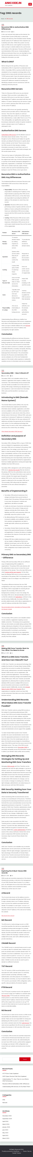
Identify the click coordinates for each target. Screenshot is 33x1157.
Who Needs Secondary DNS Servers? (12, 431)
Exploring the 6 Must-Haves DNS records (14, 872)
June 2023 (5, 1130)
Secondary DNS (22, 747)
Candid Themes (16, 1153)
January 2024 (6, 1127)
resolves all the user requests (13, 572)
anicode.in (13, 3)
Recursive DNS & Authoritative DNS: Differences (15, 28)
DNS (3, 24)
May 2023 (5, 1132)
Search (25, 1059)
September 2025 (7, 1118)
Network (4, 1102)
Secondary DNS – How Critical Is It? (15, 373)
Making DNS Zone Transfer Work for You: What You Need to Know (15, 649)
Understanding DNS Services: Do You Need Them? (16, 1086)
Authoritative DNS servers (9, 134)
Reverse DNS (5, 995)
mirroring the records (14, 470)
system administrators (19, 829)
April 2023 (5, 1135)
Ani (13, 31)
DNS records (10, 766)
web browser (25, 1023)
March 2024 (5, 1124)
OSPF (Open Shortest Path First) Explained (14, 1076)
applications (19, 597)
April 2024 (5, 1121)
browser (28, 325)
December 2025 (7, 1116)
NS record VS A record (8, 915)
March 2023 (5, 1138)
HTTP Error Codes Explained (10, 1073)
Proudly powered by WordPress (11, 1151)
